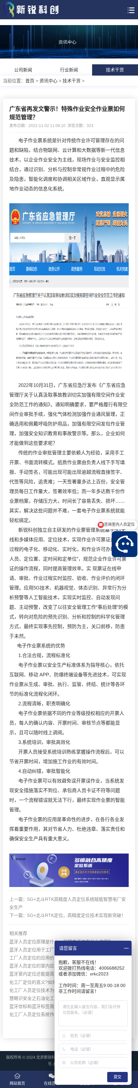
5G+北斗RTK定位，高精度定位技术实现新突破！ (76, 915)
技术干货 (115, 69)
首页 (29, 80)
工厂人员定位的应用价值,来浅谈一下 (45, 957)
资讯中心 (48, 80)
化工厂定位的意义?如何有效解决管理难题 (51, 982)
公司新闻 (23, 69)
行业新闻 (69, 69)
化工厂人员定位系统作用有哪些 (40, 1014)
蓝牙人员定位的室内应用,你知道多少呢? (49, 965)
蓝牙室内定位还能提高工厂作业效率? (46, 973)
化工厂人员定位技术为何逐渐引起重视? (48, 990)
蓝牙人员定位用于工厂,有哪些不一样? (47, 949)
